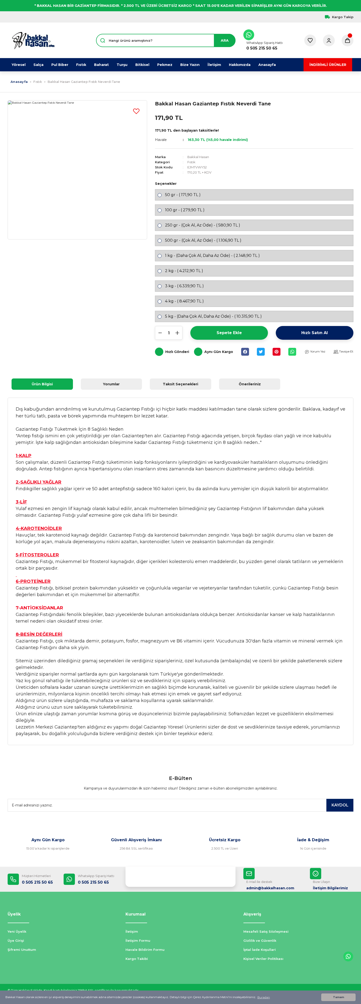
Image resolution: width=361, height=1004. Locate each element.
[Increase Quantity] (177, 332)
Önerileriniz (250, 384)
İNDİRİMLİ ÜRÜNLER (327, 65)
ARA (225, 40)
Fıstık (191, 162)
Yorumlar (111, 384)
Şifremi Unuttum (22, 950)
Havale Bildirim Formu (145, 950)
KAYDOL (340, 805)
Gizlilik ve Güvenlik (259, 940)
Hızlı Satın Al (314, 332)
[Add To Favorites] (136, 111)
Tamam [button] (338, 997)
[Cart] (347, 40)
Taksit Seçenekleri (180, 384)
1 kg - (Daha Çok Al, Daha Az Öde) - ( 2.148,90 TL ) (212, 255)
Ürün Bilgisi (42, 384)
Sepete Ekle (229, 332)
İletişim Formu (137, 940)
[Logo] (33, 40)
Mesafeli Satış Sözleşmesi (266, 931)
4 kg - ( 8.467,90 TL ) (184, 301)
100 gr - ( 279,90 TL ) (185, 210)
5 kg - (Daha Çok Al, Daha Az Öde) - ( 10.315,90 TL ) (213, 316)
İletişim (131, 931)
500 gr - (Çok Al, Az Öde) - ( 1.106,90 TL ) (203, 240)
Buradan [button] (263, 997)
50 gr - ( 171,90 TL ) (183, 194)
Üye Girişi (16, 940)
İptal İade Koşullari (259, 950)
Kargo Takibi (136, 959)
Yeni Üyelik (17, 931)
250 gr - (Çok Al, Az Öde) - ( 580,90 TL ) (202, 225)
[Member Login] (329, 40)
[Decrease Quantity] (160, 332)
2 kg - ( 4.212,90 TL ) (184, 270)
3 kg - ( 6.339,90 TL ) (184, 286)
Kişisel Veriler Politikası (263, 959)
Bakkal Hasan (198, 157)
